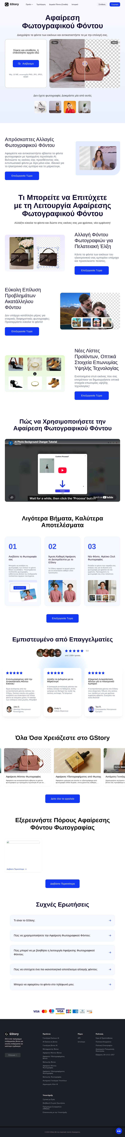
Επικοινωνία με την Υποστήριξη (55, 1112)
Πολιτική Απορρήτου (103, 1042)
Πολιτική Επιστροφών (104, 1045)
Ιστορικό (75, 4)
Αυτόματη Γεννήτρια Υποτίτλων (55, 1081)
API (79, 1038)
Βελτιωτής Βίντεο (49, 1062)
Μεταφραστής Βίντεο (51, 1049)
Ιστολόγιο (81, 1042)
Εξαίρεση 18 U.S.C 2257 (105, 1055)
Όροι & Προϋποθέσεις (104, 1038)
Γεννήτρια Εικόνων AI (51, 1038)
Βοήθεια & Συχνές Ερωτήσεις (54, 1103)
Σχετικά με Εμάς (49, 1099)
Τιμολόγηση (41, 4)
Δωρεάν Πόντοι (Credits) (58, 4)
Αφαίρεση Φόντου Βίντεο (52, 1053)
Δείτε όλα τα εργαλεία (62, 798)
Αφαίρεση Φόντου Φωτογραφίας (49, 1067)
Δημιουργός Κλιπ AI (50, 1084)
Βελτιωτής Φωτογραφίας (52, 1077)
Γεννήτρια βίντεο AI (50, 1045)
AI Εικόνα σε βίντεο (50, 1042)
